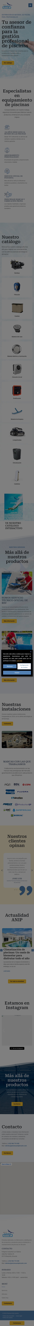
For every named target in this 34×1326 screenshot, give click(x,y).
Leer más (19, 660)
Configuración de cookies (24, 666)
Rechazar (10, 666)
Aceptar (17, 672)
